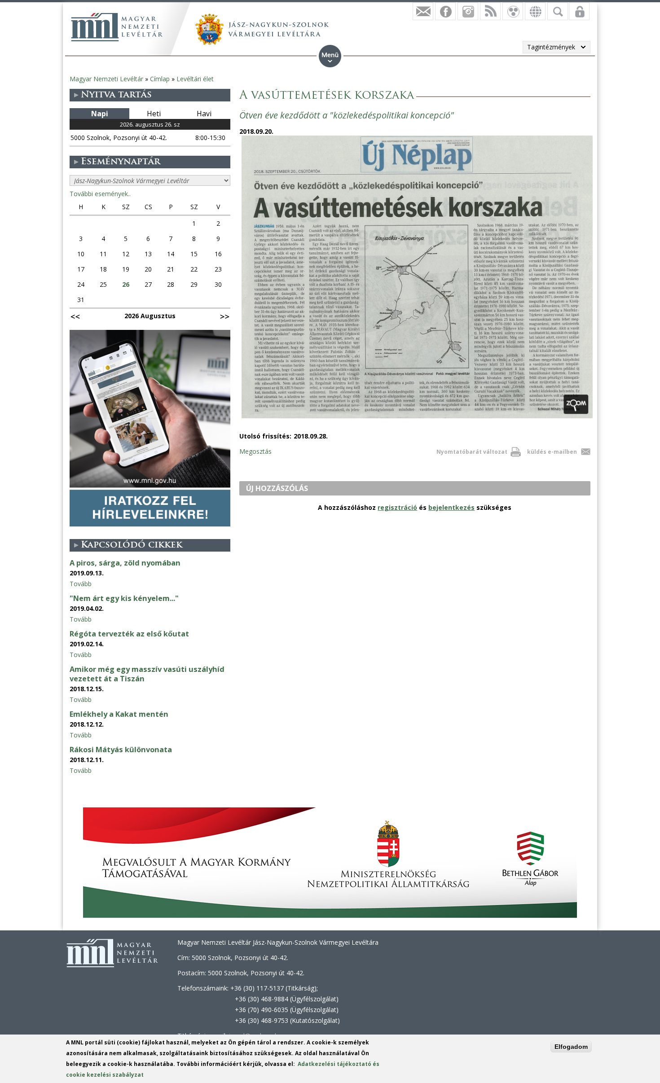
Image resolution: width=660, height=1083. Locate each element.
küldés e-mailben (552, 452)
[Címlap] (117, 27)
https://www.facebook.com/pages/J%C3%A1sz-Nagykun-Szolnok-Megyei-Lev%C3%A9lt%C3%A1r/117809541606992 (445, 11)
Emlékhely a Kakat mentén (119, 714)
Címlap (160, 79)
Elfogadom (571, 1046)
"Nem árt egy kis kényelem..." (124, 598)
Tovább (81, 583)
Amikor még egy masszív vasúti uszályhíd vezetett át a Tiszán (147, 674)
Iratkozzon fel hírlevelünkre (423, 11)
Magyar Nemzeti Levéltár (106, 79)
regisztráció (397, 507)
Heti (154, 113)
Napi (99, 113)
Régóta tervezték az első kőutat (129, 634)
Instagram (468, 11)
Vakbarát (512, 11)
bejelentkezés (451, 507)
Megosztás (255, 451)
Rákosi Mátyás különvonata (121, 749)
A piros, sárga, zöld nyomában (125, 563)
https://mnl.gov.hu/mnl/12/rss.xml (490, 11)
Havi (204, 113)
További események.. (100, 193)
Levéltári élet (195, 79)
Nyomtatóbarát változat (471, 452)
